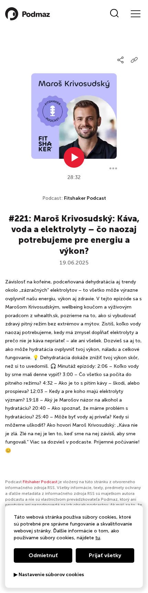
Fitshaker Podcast (85, 198)
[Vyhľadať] (114, 14)
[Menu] (135, 14)
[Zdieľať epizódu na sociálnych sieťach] (120, 59)
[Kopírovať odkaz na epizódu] (134, 59)
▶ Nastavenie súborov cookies (49, 575)
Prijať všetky (105, 555)
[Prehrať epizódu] (74, 157)
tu (97, 538)
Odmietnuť (43, 555)
